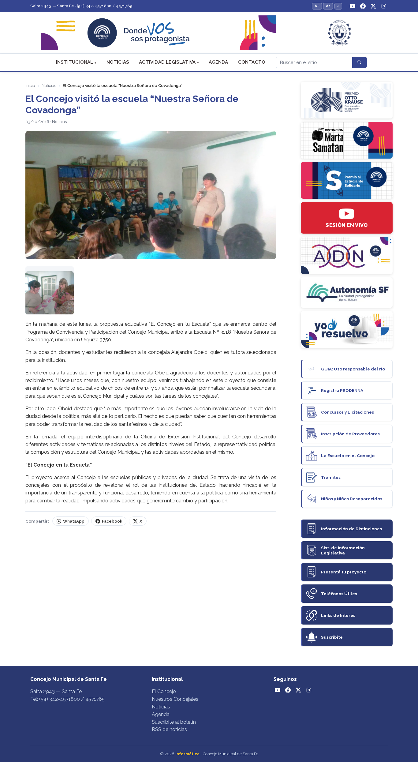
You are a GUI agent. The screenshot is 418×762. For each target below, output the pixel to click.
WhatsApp (73, 521)
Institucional (74, 62)
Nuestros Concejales (175, 699)
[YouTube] (352, 6)
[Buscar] (359, 62)
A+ (328, 6)
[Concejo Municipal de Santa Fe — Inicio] (209, 33)
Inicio (30, 85)
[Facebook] (363, 6)
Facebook (112, 521)
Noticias (117, 62)
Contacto (252, 62)
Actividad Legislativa (167, 62)
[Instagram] (384, 6)
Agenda (218, 62)
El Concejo (164, 691)
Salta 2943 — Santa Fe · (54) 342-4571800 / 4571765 (81, 6)
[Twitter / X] (373, 6)
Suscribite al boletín (174, 722)
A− (317, 6)
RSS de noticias (169, 729)
